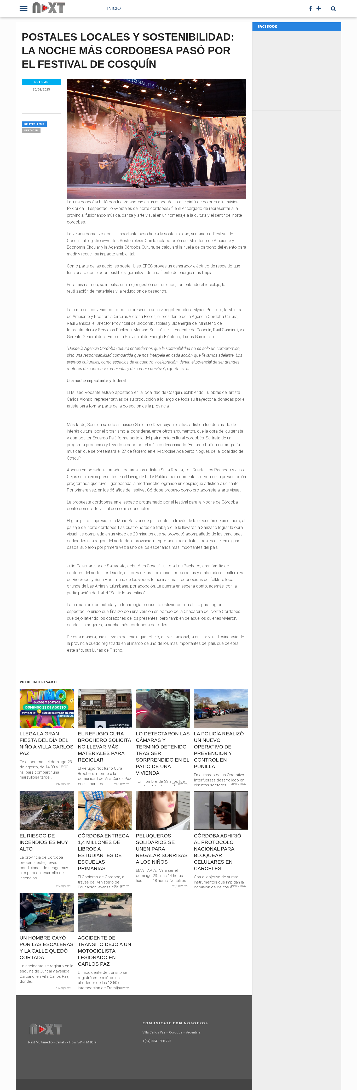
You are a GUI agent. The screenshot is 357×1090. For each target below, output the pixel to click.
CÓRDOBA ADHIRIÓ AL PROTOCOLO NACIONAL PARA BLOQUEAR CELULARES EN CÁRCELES (217, 852)
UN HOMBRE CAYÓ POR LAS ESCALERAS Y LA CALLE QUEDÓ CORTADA (46, 947)
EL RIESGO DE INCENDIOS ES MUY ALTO (44, 842)
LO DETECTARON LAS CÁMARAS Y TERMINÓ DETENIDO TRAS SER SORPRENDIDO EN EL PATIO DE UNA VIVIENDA (163, 753)
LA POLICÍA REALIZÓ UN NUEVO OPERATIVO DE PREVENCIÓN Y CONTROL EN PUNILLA (219, 750)
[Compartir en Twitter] (47, 720)
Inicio (114, 8)
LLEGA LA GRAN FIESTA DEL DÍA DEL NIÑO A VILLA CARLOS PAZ (46, 743)
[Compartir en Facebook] (36, 720)
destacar (31, 130)
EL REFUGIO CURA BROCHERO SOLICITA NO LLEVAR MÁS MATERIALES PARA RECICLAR (104, 747)
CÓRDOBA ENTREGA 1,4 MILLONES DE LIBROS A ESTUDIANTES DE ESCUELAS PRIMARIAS (103, 852)
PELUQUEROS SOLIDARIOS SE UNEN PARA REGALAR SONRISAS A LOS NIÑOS (162, 849)
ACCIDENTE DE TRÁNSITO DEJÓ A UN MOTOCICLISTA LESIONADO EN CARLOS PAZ (104, 951)
